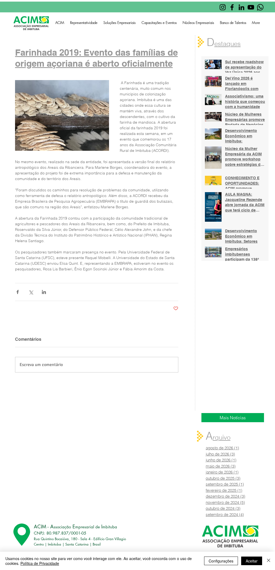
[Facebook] (232, 7)
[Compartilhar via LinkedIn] (43, 292)
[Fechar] (268, 561)
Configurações (221, 561)
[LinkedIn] (241, 7)
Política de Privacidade (39, 563)
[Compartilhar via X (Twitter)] (30, 292)
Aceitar (252, 561)
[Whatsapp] (260, 7)
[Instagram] (223, 7)
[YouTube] (251, 7)
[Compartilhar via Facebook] (17, 292)
